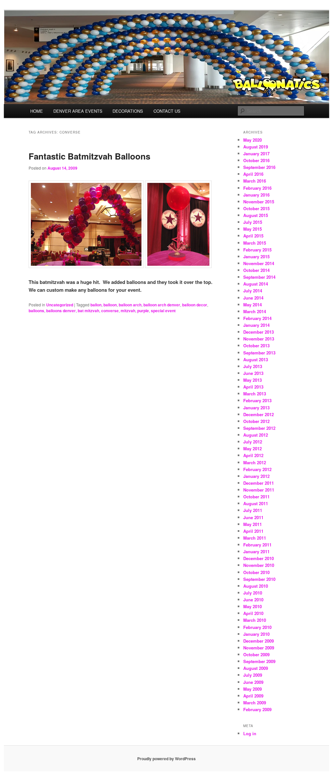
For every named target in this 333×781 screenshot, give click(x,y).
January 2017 (256, 153)
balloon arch (130, 305)
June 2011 (253, 517)
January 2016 (256, 195)
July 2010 (252, 593)
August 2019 (255, 147)
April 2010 (253, 613)
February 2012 (257, 469)
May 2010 (252, 606)
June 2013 (253, 373)
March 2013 (254, 393)
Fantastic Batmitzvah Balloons (89, 156)
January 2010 (256, 634)
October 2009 (256, 654)
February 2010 (257, 627)
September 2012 (259, 428)
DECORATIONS (128, 111)
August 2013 (255, 359)
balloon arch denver (161, 305)
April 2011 (253, 531)
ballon (95, 305)
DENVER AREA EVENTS (77, 111)
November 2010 (258, 565)
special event (163, 311)
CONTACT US (166, 111)
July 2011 (252, 510)
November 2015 (258, 201)
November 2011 (258, 490)
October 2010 (256, 572)
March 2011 (254, 538)
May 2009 (252, 689)
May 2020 (252, 140)
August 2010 (255, 586)
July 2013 (252, 366)
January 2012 (256, 476)
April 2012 (253, 455)
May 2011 (252, 524)
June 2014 (253, 298)
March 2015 (254, 243)
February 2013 (257, 400)
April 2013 (253, 387)
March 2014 (254, 311)
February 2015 (257, 250)
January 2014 (256, 325)
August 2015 (255, 215)
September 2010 (259, 579)
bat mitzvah (88, 311)
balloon (110, 305)
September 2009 (259, 661)
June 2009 (253, 682)
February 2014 (257, 318)
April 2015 (253, 236)
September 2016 (259, 167)
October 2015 (256, 208)
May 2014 (252, 304)
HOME (36, 111)
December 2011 (258, 483)
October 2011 (256, 496)
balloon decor (194, 305)
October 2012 (256, 421)
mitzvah (128, 311)
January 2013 (256, 407)
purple (143, 311)
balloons (36, 311)
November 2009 (258, 648)
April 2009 (253, 696)
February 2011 (257, 545)
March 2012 (254, 462)
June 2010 (253, 599)
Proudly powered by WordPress (166, 759)
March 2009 (254, 702)
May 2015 (252, 229)
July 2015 (252, 222)
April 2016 (253, 174)
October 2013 (256, 345)
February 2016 (257, 188)
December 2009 (258, 641)
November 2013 (258, 339)
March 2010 (254, 620)
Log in (249, 733)
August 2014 (255, 284)
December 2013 (258, 332)
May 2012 (252, 448)
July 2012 (252, 442)
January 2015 (256, 256)
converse (110, 311)
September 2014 (259, 277)
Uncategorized (59, 305)
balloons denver (61, 311)
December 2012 (258, 414)
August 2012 (255, 435)
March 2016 (254, 181)
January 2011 (256, 551)
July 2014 (252, 291)
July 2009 (252, 675)
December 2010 (258, 558)
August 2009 (255, 668)
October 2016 (256, 160)
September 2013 (259, 353)
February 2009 (257, 709)
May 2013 (252, 380)
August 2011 (255, 503)
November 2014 (258, 263)
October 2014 (256, 270)
